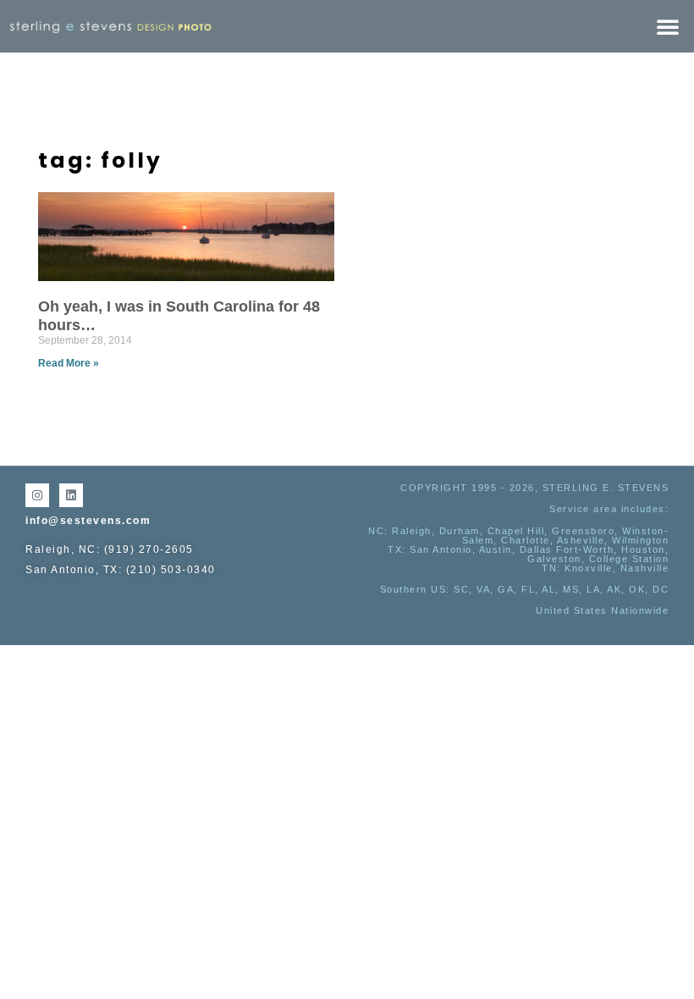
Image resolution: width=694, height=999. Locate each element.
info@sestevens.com (88, 521)
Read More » (68, 363)
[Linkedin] (71, 495)
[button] (668, 26)
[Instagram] (37, 495)
